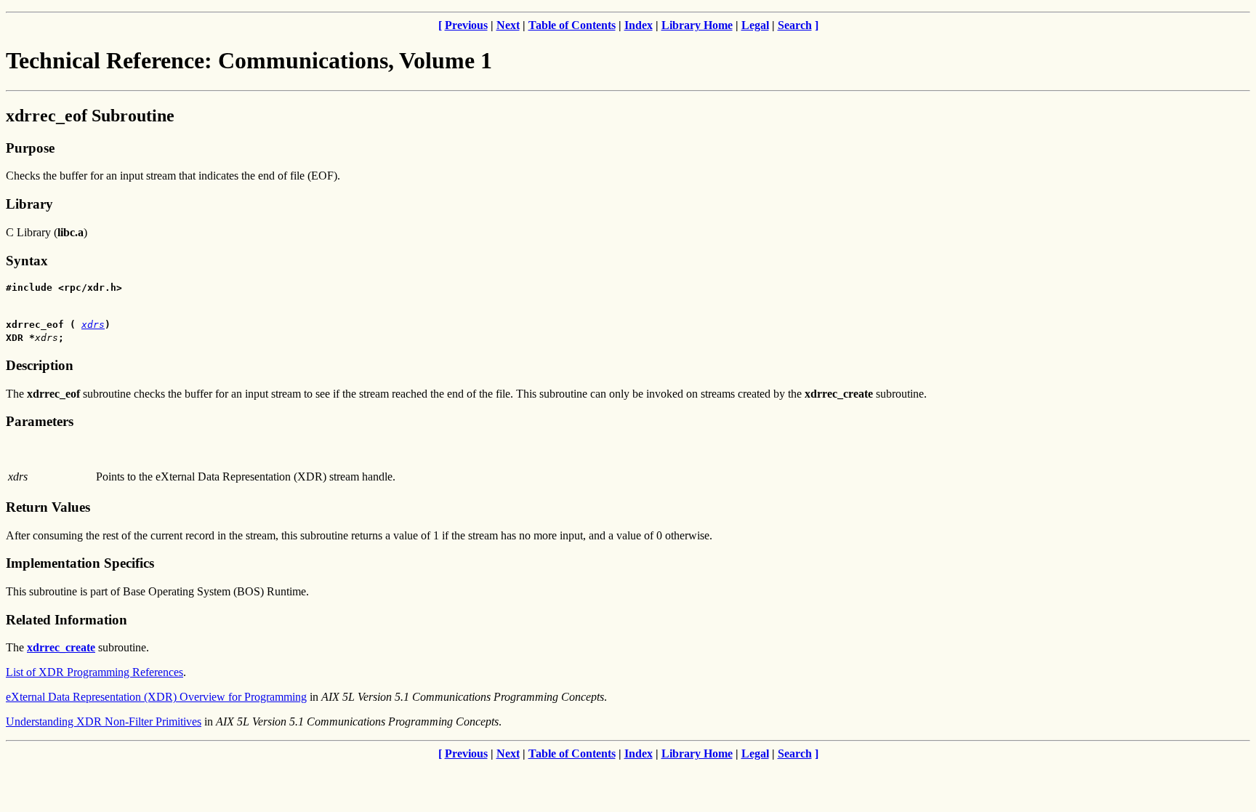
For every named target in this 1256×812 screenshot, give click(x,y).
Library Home (697, 25)
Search (795, 25)
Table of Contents (572, 25)
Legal (755, 25)
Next (508, 25)
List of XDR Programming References (94, 672)
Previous (466, 25)
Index (638, 25)
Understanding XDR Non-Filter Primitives (103, 721)
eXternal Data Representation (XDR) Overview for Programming (156, 697)
